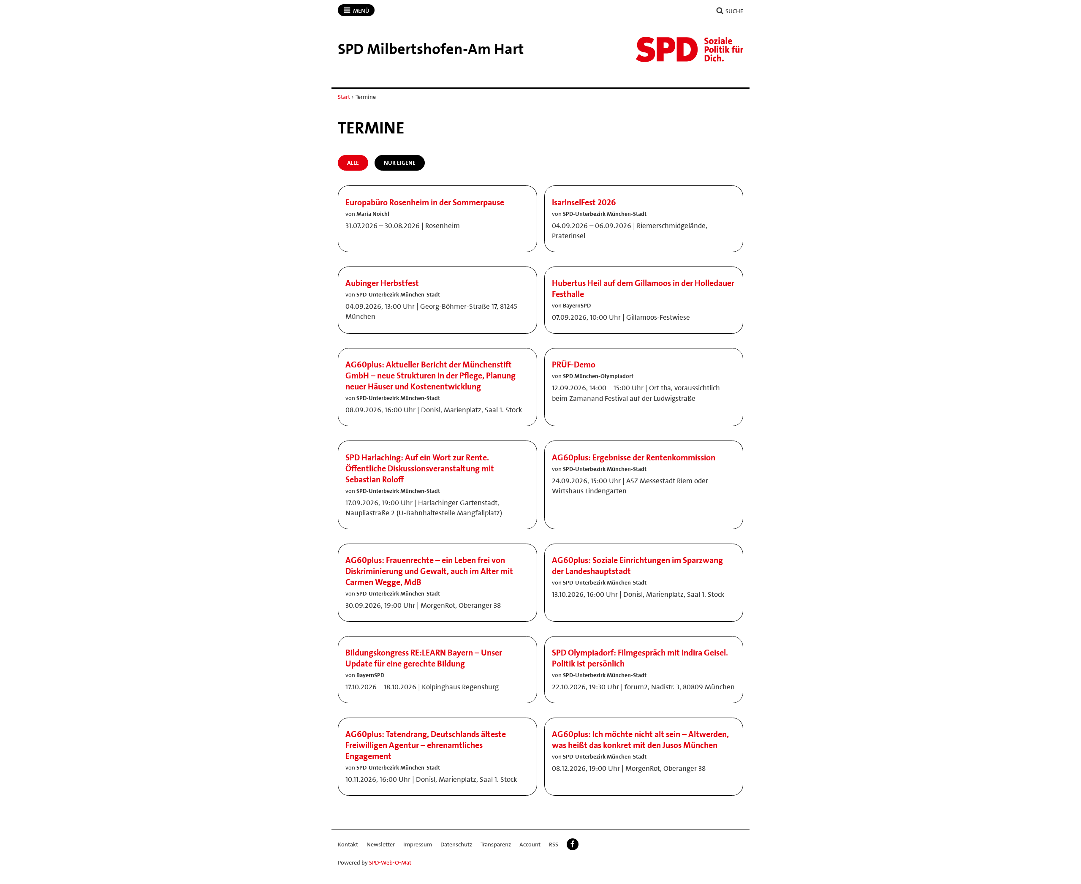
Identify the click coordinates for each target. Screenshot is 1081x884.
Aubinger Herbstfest (382, 282)
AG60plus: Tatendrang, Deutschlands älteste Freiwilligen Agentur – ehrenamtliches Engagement (425, 745)
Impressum (417, 844)
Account (529, 844)
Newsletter (381, 844)
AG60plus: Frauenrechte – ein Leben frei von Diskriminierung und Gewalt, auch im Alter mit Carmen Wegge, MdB (429, 571)
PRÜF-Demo (573, 364)
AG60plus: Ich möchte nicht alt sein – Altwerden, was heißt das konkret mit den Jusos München (640, 740)
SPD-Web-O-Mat (390, 862)
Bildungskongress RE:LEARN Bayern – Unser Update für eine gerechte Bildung (423, 658)
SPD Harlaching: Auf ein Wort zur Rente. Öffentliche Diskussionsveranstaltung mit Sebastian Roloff (419, 468)
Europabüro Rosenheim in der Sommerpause (424, 202)
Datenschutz (456, 844)
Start (344, 97)
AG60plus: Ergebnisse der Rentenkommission (633, 457)
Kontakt (348, 844)
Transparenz (496, 844)
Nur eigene (400, 162)
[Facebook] (573, 844)
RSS (553, 844)
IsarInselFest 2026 (584, 202)
